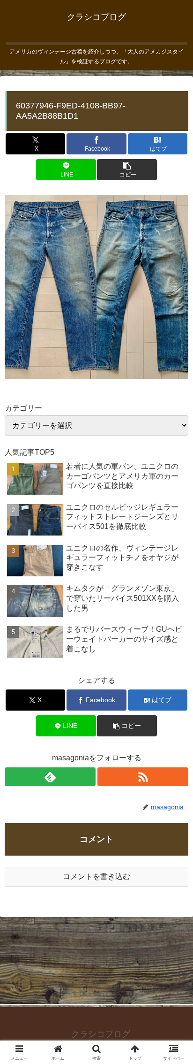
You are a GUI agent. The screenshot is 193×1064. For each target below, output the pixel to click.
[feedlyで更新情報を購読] (50, 776)
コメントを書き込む (96, 876)
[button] (126, 169)
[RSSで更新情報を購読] (142, 776)
